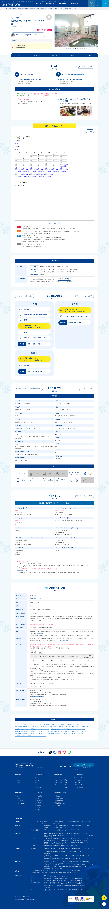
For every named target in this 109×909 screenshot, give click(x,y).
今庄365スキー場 (64, 876)
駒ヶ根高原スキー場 (48, 868)
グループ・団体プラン (79, 787)
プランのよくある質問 (86, 66)
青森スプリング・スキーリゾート (51, 825)
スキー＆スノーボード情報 (20, 802)
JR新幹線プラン (77, 779)
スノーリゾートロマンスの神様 (56, 850)
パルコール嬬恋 (73, 845)
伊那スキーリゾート (83, 866)
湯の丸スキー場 (47, 857)
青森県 (55, 779)
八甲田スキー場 (62, 825)
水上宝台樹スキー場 (74, 842)
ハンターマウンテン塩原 (49, 830)
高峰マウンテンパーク (86, 855)
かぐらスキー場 (74, 833)
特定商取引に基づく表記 (59, 803)
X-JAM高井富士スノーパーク (77, 848)
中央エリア (37, 786)
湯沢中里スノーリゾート (56, 835)
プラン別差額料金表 (64, 279)
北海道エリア (37, 777)
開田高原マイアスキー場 (49, 866)
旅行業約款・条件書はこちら (37, 696)
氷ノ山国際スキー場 (55, 880)
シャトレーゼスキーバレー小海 (61, 861)
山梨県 (61, 779)
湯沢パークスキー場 (66, 835)
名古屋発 (16, 779)
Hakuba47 (45, 870)
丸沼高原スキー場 (59, 843)
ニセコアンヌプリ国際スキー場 (76, 821)
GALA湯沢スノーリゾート (77, 835)
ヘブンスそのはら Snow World (61, 866)
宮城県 (55, 784)
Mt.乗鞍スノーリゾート (49, 861)
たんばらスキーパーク (49, 842)
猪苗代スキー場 (73, 829)
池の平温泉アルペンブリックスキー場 (61, 858)
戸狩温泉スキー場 (56, 851)
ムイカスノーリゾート (65, 838)
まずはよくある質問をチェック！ (84, 765)
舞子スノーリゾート (75, 838)
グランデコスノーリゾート (64, 829)
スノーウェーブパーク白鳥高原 (75, 883)
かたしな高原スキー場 (71, 840)
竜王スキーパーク (56, 848)
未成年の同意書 (38, 802)
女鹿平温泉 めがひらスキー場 (75, 889)
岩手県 (55, 780)
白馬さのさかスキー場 (71, 872)
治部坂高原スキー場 (73, 866)
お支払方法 (37, 798)
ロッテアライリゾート (75, 858)
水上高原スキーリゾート (49, 843)
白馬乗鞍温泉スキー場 (35, 872)
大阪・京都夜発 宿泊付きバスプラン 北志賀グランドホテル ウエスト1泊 (61, 724)
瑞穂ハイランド (47, 890)
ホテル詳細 (17, 796)
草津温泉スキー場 (48, 845)
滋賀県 (65, 779)
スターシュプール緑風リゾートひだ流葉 (52, 885)
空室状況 (89, 131)
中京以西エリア (38, 787)
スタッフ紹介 (57, 805)
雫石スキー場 (78, 825)
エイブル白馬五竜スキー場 (36, 870)
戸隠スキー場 (47, 853)
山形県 (55, 782)
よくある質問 (37, 807)
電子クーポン (37, 803)
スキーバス (76, 786)
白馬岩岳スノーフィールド (67, 870)
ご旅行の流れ (37, 809)
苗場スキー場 (67, 833)
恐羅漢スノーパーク (64, 889)
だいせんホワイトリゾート (49, 887)
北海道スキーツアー (78, 784)
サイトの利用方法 (38, 796)
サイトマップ (17, 896)
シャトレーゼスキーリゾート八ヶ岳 (73, 864)
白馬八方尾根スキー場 (78, 870)
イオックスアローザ (48, 875)
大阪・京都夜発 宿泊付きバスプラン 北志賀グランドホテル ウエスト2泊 (33, 726)
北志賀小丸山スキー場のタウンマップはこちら (26, 428)
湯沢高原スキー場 (48, 836)
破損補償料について (22, 570)
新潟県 (61, 784)
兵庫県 (65, 782)
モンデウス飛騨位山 (66, 885)
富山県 (61, 786)
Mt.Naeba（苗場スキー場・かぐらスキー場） (54, 833)
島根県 (65, 786)
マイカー (63, 3)
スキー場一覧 (17, 798)
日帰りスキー (77, 782)
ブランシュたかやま (57, 868)
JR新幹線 (50, 3)
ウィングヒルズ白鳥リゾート (50, 883)
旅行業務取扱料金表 (58, 800)
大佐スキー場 (47, 889)
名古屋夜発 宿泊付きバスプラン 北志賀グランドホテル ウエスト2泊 (32, 729)
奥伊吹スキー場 (79, 878)
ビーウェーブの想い (19, 800)
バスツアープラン (78, 777)
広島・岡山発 (17, 782)
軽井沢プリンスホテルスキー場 (74, 855)
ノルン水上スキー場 (65, 842)
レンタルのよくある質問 (85, 496)
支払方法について (64, 640)
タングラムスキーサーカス (75, 851)
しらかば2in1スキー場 (64, 863)
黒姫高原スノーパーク (86, 851)
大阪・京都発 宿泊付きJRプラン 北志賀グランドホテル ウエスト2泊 (32, 733)
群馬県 (61, 780)
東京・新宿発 (17, 777)
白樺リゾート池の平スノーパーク (51, 863)
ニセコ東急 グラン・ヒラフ (48, 821)
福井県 (65, 777)
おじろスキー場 (47, 880)
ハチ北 (82, 880)
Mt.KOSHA (46, 850)
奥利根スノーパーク (84, 842)
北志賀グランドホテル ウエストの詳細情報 (28, 388)
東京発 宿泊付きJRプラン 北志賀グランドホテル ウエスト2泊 (30, 736)
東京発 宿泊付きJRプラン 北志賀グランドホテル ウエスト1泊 (67, 733)
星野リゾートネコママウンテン (50, 829)
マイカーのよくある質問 (85, 296)
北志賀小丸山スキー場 (20, 403)
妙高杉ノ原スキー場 (48, 858)
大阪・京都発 (17, 780)
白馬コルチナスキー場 (46, 872)
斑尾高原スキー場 (65, 851)
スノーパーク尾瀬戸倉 (61, 840)
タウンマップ (37, 810)
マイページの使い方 (39, 795)
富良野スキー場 (87, 821)
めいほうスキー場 (70, 882)
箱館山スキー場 (47, 878)
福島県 (55, 786)
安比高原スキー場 (70, 825)
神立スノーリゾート (83, 833)
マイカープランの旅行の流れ (24, 296)
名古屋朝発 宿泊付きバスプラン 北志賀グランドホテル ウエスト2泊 (32, 731)
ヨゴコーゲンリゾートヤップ (57, 878)
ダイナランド (63, 882)
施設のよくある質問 (87, 388)
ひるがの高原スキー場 (62, 883)
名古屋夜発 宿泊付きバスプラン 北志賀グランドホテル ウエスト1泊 (70, 726)
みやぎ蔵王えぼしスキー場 (49, 827)
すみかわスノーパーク (61, 827)
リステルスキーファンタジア (84, 829)
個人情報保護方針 (58, 802)
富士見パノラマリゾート (87, 863)
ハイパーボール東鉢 (75, 880)
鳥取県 (65, 787)
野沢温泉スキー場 (48, 851)
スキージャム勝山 (48, 876)
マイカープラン (77, 780)
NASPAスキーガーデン (88, 835)
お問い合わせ (26, 896)
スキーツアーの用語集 (19, 803)
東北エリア (37, 779)
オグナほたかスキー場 (82, 840)
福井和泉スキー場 (56, 876)
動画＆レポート (18, 795)
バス (38, 3)
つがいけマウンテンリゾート (54, 870)
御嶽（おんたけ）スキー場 (87, 864)
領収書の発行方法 (38, 800)
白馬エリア (37, 784)
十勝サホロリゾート (48, 823)
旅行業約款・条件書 (58, 798)
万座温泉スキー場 (56, 845)
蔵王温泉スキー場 (85, 825)
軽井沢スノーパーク (65, 845)
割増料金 (79, 74)
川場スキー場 (57, 842)
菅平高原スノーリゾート (49, 855)
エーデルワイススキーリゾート (62, 830)
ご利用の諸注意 (38, 805)
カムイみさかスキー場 (49, 864)
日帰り (74, 3)
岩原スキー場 (47, 835)
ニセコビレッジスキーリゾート (62, 821)
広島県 (65, 784)
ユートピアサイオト (55, 889)
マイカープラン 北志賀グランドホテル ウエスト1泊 (28, 724)
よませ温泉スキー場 (89, 848)
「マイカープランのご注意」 (47, 683)
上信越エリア (37, 782)
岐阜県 (65, 780)
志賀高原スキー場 (48, 848)
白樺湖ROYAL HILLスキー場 (75, 861)
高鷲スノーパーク (55, 882)
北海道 (55, 777)
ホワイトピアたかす (79, 882)
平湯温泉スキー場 (75, 885)
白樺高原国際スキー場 (87, 861)
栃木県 (61, 777)
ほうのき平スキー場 (84, 885)
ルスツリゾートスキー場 (36, 821)
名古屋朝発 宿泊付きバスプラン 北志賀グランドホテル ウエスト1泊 (68, 729)
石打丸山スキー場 (48, 838)
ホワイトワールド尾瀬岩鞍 (49, 840)
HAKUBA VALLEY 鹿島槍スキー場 (58, 872)
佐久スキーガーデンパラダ (61, 855)
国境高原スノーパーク (69, 878)
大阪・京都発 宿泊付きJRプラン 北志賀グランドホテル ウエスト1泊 (68, 731)
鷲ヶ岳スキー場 (47, 882)
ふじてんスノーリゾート (59, 864)
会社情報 (56, 795)
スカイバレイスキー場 (65, 880)
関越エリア (37, 780)
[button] (55, 30)
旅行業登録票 (57, 796)
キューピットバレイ (85, 838)
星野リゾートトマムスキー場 (37, 823)
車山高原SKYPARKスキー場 (75, 863)
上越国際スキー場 (56, 838)
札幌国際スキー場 (57, 823)
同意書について (40, 633)
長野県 (61, 782)
